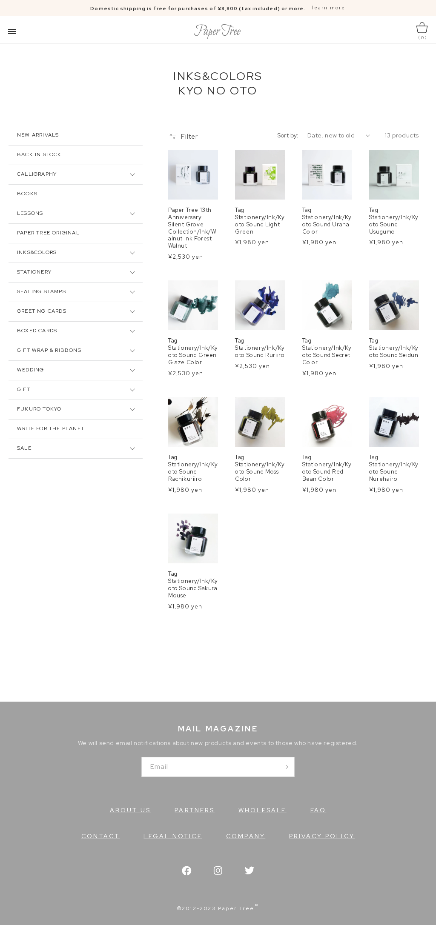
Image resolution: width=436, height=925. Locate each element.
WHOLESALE (262, 810)
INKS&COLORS (37, 252)
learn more (329, 8)
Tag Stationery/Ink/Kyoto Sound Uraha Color (327, 221)
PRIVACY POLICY (322, 836)
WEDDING (30, 369)
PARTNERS (195, 810)
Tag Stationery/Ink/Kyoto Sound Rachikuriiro (193, 468)
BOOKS (27, 193)
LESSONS (30, 213)
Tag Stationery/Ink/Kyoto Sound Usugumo (394, 221)
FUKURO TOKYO (39, 408)
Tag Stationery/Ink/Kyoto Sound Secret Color (327, 351)
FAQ (318, 810)
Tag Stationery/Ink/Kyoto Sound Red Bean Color (327, 468)
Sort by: (288, 135)
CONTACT (100, 836)
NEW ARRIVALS (38, 134)
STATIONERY (34, 271)
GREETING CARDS (41, 311)
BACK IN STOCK (39, 154)
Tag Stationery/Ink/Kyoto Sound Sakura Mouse (193, 585)
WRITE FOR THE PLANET (50, 428)
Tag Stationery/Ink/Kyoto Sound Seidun (394, 348)
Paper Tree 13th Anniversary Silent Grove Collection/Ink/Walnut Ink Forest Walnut (192, 228)
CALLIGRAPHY (37, 174)
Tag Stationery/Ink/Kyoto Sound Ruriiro (259, 348)
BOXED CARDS (37, 330)
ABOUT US (130, 810)
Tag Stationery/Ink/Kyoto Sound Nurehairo (394, 468)
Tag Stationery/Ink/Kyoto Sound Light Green (259, 221)
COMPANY (245, 836)
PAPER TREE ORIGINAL (48, 232)
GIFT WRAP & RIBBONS (49, 350)
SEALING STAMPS (41, 291)
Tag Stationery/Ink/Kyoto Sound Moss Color (259, 468)
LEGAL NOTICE (172, 836)
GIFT (23, 389)
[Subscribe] (284, 767)
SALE (24, 448)
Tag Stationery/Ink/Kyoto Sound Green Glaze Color (193, 351)
